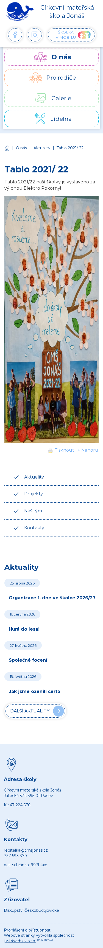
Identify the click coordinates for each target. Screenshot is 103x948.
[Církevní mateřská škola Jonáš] (20, 11)
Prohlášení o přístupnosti (27, 930)
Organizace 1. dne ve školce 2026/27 (52, 597)
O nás (21, 148)
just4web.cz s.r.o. (20, 940)
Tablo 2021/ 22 (70, 148)
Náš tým (33, 510)
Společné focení (28, 660)
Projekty (33, 493)
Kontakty (34, 527)
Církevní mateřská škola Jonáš (7, 148)
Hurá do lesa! (24, 629)
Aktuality (42, 148)
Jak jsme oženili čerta (34, 691)
